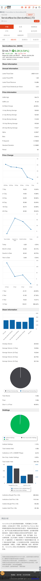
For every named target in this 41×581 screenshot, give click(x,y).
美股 (3, 12)
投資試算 (36, 39)
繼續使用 (40, 570)
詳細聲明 (19, 564)
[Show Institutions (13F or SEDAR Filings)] (20, 488)
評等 (6, 31)
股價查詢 (24, 39)
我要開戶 (30, 14)
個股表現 (13, 39)
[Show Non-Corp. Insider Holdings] (29, 437)
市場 (6, 27)
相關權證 (34, 27)
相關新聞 (20, 35)
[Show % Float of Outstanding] (11, 391)
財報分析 (7, 35)
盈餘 (20, 31)
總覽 (3, 39)
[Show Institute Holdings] (9, 437)
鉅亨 (7, 7)
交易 (20, 27)
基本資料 (34, 31)
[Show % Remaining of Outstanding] (28, 391)
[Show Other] (6, 439)
